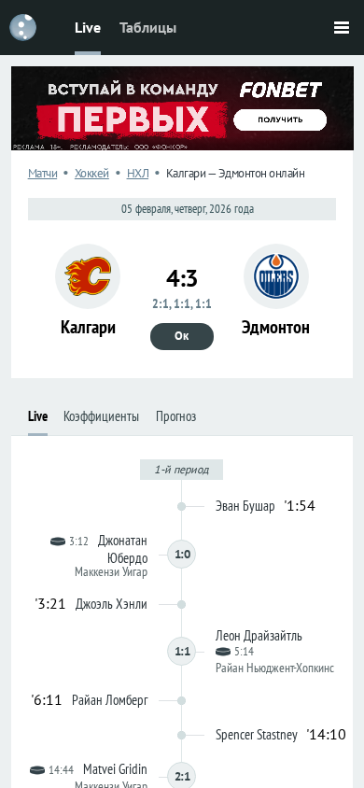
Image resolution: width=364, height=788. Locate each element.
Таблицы (147, 27)
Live (88, 27)
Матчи (43, 173)
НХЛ (138, 173)
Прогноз (176, 416)
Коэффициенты (101, 416)
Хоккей (92, 173)
